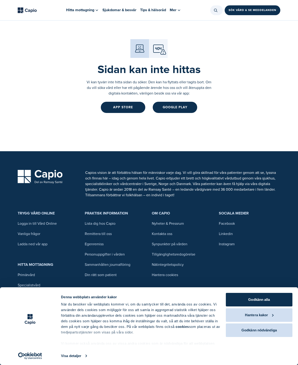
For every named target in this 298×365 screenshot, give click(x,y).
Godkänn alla (259, 300)
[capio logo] (40, 177)
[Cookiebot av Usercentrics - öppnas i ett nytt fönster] (30, 355)
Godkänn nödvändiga (259, 330)
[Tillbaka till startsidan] (27, 10)
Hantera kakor (256, 315)
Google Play (175, 107)
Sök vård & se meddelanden (252, 10)
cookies (182, 327)
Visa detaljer (71, 356)
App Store (123, 107)
